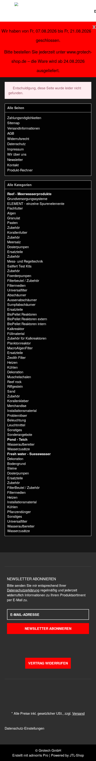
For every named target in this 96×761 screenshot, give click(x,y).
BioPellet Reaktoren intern (26, 323)
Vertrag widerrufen (48, 663)
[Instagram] (57, 644)
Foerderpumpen (19, 275)
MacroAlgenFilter (20, 347)
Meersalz (14, 241)
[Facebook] (39, 644)
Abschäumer (16, 294)
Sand (11, 391)
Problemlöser (17, 415)
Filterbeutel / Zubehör (23, 280)
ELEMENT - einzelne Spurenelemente (35, 203)
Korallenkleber (18, 400)
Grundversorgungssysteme (27, 198)
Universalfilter (17, 289)
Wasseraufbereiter (20, 444)
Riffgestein (15, 386)
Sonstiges (14, 429)
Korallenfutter (17, 232)
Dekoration (15, 371)
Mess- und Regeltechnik (25, 261)
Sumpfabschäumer (21, 304)
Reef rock (14, 381)
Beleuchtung (16, 419)
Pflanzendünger (19, 511)
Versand (78, 713)
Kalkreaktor (15, 328)
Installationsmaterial (22, 410)
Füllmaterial (15, 333)
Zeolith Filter (16, 357)
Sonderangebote (19, 434)
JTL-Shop (77, 755)
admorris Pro (38, 755)
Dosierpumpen (18, 246)
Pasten (12, 222)
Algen (11, 212)
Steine (12, 468)
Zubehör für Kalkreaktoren (26, 338)
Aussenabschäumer (22, 299)
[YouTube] (48, 644)
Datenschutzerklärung (23, 589)
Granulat (13, 217)
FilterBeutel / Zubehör (23, 487)
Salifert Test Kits (19, 266)
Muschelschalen (19, 376)
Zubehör (13, 227)
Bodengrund (16, 463)
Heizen (12, 362)
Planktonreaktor (19, 342)
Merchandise (16, 405)
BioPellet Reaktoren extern (27, 318)
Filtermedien (16, 285)
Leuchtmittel (16, 424)
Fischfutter (15, 208)
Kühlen (12, 367)
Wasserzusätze (18, 448)
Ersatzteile (15, 251)
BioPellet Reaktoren (22, 314)
